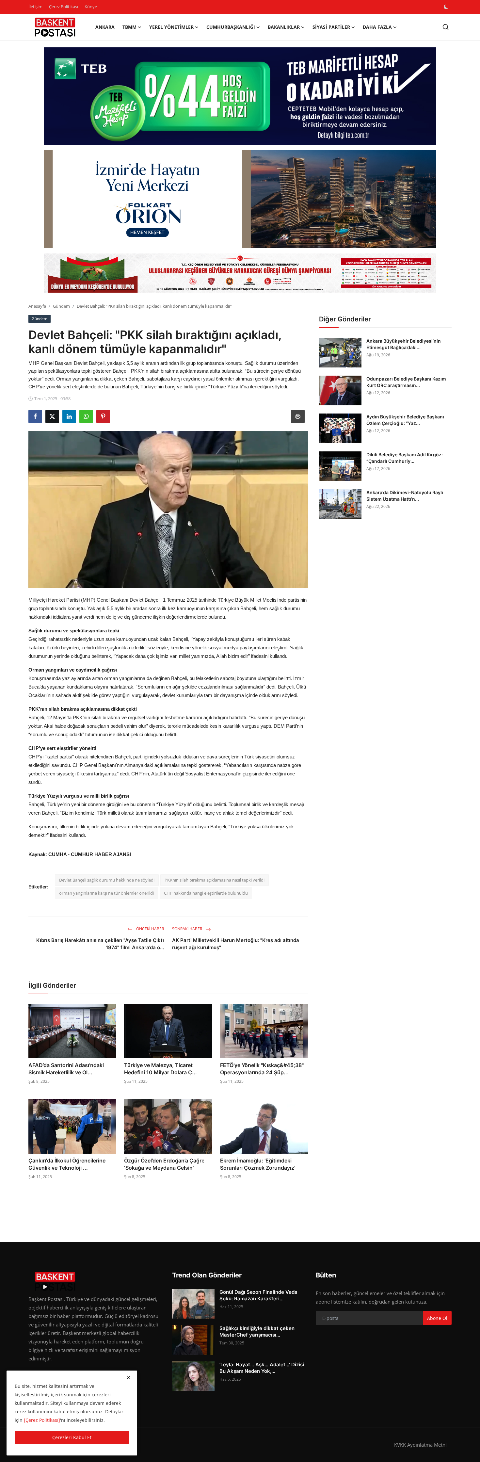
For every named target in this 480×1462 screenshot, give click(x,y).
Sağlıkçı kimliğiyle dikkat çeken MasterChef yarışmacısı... (257, 1331)
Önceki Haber (149, 929)
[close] (128, 1377)
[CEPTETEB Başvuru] (240, 96)
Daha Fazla (377, 27)
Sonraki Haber (187, 929)
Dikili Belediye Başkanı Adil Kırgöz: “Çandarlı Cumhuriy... (404, 458)
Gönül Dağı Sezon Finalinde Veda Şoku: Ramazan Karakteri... (258, 1295)
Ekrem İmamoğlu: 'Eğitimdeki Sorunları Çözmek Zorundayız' (257, 1164)
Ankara (105, 27)
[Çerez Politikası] (42, 1420)
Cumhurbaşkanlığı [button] (230, 27)
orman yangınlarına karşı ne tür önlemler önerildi (106, 893)
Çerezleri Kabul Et (71, 1437)
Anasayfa (37, 306)
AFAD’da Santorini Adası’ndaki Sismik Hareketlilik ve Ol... (66, 1069)
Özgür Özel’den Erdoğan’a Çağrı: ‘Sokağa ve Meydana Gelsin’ (164, 1164)
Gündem (61, 306)
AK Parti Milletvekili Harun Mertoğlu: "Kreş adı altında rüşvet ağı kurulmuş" (235, 943)
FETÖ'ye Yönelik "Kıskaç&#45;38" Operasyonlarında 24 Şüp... (262, 1069)
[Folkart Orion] (240, 199)
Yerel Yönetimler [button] (171, 27)
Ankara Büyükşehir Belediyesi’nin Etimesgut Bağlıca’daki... (403, 344)
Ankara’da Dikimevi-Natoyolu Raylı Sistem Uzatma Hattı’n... (404, 496)
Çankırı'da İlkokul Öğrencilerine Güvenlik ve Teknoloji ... (66, 1164)
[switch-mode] (447, 7)
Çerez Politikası (63, 6)
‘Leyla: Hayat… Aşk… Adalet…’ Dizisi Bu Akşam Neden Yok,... (261, 1367)
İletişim (35, 6)
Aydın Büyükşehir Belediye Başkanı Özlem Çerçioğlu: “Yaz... (405, 420)
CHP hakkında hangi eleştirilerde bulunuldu (206, 893)
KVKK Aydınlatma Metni (420, 1444)
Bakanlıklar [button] (284, 27)
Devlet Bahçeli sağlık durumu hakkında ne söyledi (106, 880)
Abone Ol (437, 1318)
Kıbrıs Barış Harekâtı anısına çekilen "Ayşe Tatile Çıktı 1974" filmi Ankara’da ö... (100, 943)
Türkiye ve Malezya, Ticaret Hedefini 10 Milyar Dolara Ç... (160, 1069)
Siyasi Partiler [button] (331, 27)
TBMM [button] (129, 27)
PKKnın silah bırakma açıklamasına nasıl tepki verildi (214, 880)
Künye (91, 6)
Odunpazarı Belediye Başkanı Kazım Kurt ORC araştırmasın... (406, 382)
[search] (446, 27)
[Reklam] (240, 273)
